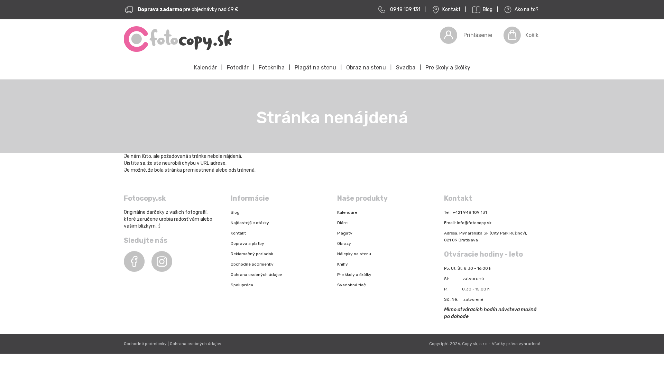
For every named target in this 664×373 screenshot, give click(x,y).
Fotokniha (272, 67)
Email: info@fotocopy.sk (467, 222)
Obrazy (344, 243)
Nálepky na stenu (354, 253)
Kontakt (451, 9)
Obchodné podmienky (252, 264)
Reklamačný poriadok (252, 253)
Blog (487, 9)
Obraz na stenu (366, 67)
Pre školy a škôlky (447, 67)
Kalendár (205, 67)
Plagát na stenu (315, 67)
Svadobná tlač (351, 285)
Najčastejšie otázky (250, 222)
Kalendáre (347, 212)
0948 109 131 (405, 9)
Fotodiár (238, 67)
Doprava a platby (247, 243)
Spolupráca (242, 285)
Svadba (405, 67)
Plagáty (344, 233)
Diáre (342, 222)
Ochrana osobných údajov (256, 274)
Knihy (342, 264)
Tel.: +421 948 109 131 (465, 212)
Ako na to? (526, 9)
